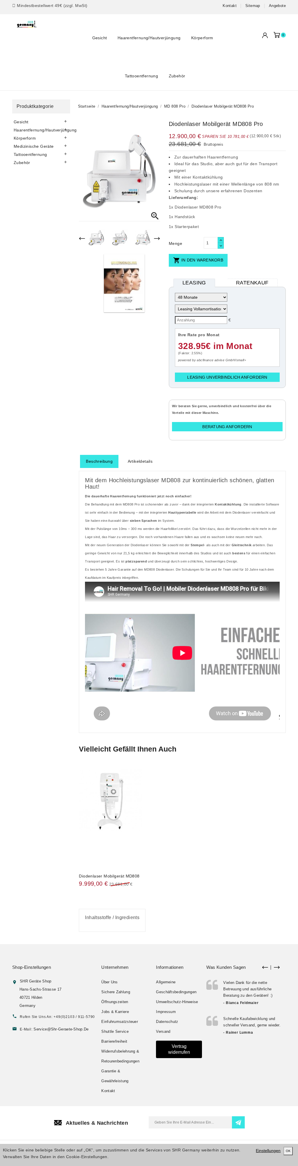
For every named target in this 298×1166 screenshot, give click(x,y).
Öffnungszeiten (114, 1002)
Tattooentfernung (141, 76)
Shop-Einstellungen (31, 967)
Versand (163, 1031)
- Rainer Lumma (238, 1032)
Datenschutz (167, 1021)
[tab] (99, 461)
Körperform (202, 37)
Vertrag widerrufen (179, 1049)
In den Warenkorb (198, 260)
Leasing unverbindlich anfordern (227, 377)
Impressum (166, 1012)
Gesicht (99, 37)
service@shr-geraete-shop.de (60, 1029)
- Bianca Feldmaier (240, 1003)
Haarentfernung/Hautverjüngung (149, 37)
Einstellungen (268, 1150)
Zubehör (177, 76)
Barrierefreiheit (114, 1041)
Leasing (194, 283)
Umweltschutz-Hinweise (177, 1002)
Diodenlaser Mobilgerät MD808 (109, 876)
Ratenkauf (252, 283)
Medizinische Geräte (34, 146)
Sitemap (252, 5)
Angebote (277, 5)
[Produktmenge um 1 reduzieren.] (220, 246)
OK (288, 1151)
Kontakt (230, 5)
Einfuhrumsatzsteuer (119, 1021)
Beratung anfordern (227, 426)
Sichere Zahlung (115, 992)
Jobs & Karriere (115, 1012)
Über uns (109, 982)
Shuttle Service (115, 1031)
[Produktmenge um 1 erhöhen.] (220, 240)
